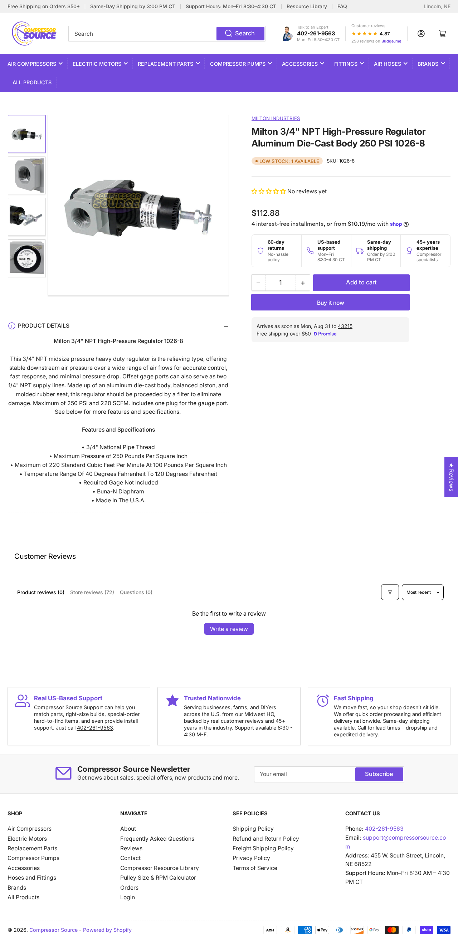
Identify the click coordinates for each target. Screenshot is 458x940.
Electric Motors (97, 64)
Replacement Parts (165, 64)
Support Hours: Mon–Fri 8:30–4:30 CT (231, 6)
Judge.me (391, 41)
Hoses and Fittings (32, 877)
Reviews (131, 848)
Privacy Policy (251, 858)
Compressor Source (53, 930)
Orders (129, 887)
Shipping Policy (253, 828)
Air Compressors (32, 64)
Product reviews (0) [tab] (40, 592)
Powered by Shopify (107, 930)
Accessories (300, 64)
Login (127, 897)
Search (245, 33)
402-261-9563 (316, 33)
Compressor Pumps (237, 64)
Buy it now (330, 302)
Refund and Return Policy (266, 838)
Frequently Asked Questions (157, 838)
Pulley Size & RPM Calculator (158, 877)
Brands (428, 64)
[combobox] (166, 33)
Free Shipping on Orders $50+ (44, 6)
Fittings (345, 64)
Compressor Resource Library (159, 868)
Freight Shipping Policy (263, 848)
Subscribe (379, 773)
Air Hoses (387, 64)
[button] (269, 191)
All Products (32, 82)
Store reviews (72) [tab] (92, 592)
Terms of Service (255, 868)
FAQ (342, 6)
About (128, 828)
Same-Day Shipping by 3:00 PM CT (132, 6)
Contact (130, 858)
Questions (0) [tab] (136, 592)
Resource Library (307, 6)
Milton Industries (276, 118)
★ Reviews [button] (451, 477)
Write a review (229, 628)
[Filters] (390, 592)
